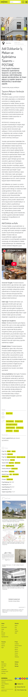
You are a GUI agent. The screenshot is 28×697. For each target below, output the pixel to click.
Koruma (16, 647)
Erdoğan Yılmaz (5, 476)
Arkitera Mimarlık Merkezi (6, 680)
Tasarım (3, 634)
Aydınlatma (3, 664)
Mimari (16, 649)
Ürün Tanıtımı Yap (21, 690)
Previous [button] (3, 28)
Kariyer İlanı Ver (21, 687)
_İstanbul (13, 451)
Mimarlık (3, 633)
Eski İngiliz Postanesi (11, 424)
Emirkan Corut (18, 421)
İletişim (3, 687)
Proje (16, 641)
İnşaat (2, 629)
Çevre (2, 625)
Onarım (16, 653)
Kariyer (17, 666)
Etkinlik (17, 623)
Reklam (3, 685)
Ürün (2, 662)
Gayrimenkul (4, 627)
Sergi (16, 629)
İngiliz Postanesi (10, 427)
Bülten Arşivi (4, 690)
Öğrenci (3, 645)
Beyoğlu (8, 451)
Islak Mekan (4, 669)
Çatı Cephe (3, 665)
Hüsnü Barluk (15, 474)
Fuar (16, 627)
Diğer (16, 633)
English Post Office (10, 465)
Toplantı (16, 631)
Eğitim (16, 625)
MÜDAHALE (9, 431)
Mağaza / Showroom (11, 457)
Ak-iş (11, 474)
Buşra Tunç (9, 413)
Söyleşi (17, 662)
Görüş (16, 664)
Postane (16, 431)
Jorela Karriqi (19, 427)
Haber (3, 623)
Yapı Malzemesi (4, 636)
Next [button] (25, 28)
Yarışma (3, 641)
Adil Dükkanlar (9, 421)
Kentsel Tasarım (18, 645)
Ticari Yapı (12, 460)
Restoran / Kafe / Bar (21, 457)
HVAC (2, 667)
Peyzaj (16, 655)
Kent (2, 631)
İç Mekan (17, 643)
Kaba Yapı (3, 673)
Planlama (17, 656)
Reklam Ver (20, 684)
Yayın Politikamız (5, 683)
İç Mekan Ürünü (4, 671)
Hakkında (3, 682)
